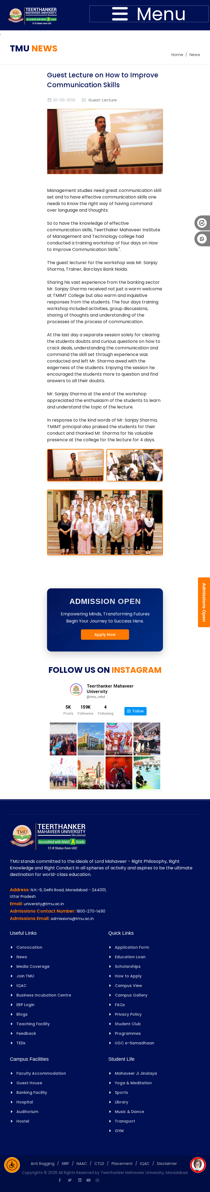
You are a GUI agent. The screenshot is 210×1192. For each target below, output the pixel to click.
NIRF (65, 1163)
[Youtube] (88, 1180)
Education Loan (130, 957)
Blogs (22, 1014)
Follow (137, 711)
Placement (122, 1163)
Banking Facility (31, 1092)
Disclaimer (167, 1163)
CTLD (99, 1163)
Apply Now (105, 634)
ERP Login (25, 1004)
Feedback (26, 1033)
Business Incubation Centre (43, 995)
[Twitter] (69, 1180)
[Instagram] (97, 1180)
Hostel (22, 1121)
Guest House (29, 1083)
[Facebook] (59, 1180)
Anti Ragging (42, 1163)
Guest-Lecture (102, 100)
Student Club (128, 1024)
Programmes (128, 1033)
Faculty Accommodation (41, 1073)
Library (121, 1102)
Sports (121, 1092)
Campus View (128, 985)
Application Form (132, 947)
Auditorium (27, 1111)
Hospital (24, 1102)
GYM (119, 1130)
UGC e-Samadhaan (134, 1043)
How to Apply (128, 976)
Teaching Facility (33, 1024)
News (194, 54)
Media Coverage (32, 966)
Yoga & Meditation (133, 1083)
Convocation (29, 947)
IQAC (21, 985)
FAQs (120, 1004)
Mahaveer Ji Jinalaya (136, 1073)
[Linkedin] (79, 1180)
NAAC (82, 1163)
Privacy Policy (128, 1014)
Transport (125, 1121)
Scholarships (128, 966)
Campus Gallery (131, 995)
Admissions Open (204, 602)
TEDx (20, 1043)
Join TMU (25, 976)
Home (177, 54)
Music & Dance (129, 1111)
